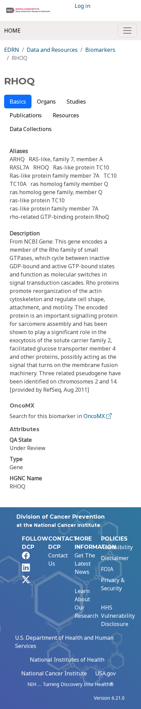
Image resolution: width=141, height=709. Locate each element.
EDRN (11, 50)
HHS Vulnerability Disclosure (118, 616)
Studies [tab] (76, 101)
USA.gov (105, 673)
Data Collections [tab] (31, 129)
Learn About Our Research (86, 603)
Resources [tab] (66, 115)
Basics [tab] (18, 101)
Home (12, 30)
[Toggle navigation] (127, 30)
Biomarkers (100, 50)
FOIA (107, 569)
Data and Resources (52, 50)
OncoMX (95, 416)
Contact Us (58, 559)
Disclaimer (115, 558)
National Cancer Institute (54, 673)
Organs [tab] (46, 101)
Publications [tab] (26, 115)
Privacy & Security (113, 584)
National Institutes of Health (67, 659)
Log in (82, 6)
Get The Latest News (85, 564)
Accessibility (117, 547)
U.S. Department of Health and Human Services (64, 642)
